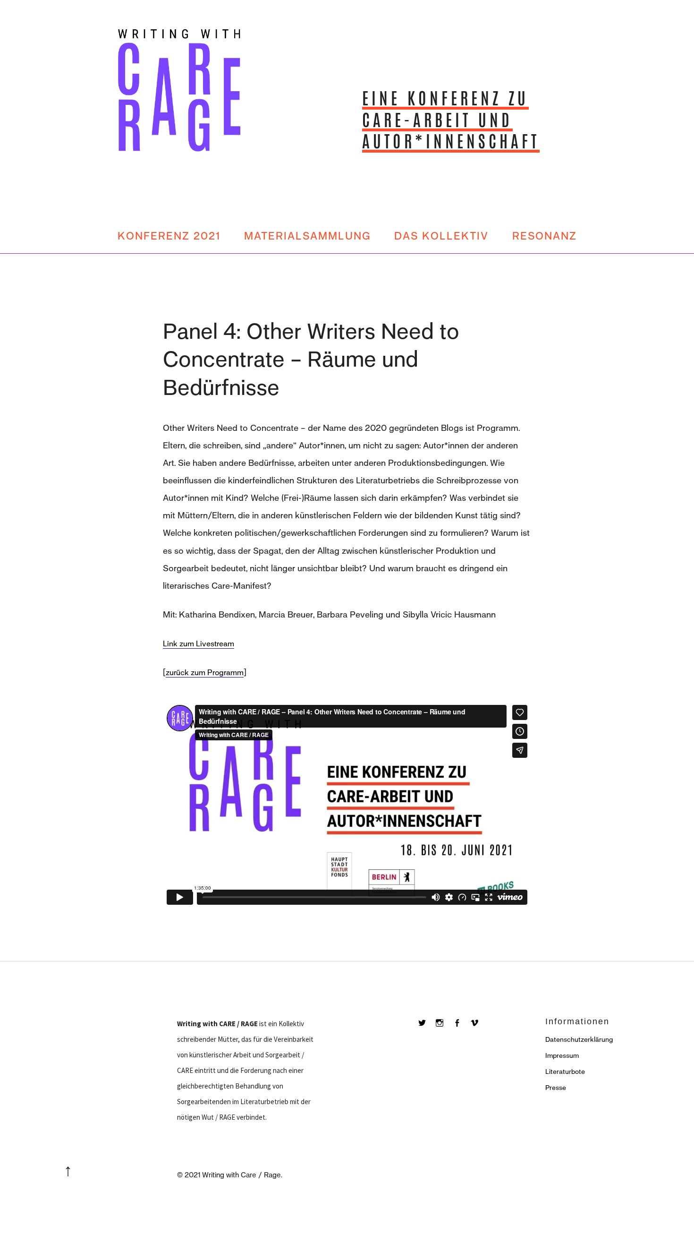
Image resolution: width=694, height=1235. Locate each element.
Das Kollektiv (441, 236)
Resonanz (544, 236)
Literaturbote (565, 1072)
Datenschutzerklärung (579, 1040)
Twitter (426, 1032)
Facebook (461, 1032)
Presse (555, 1088)
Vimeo (479, 1032)
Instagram (444, 1032)
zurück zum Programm (205, 672)
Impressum (562, 1056)
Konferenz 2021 (169, 236)
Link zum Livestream (198, 643)
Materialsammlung (307, 236)
